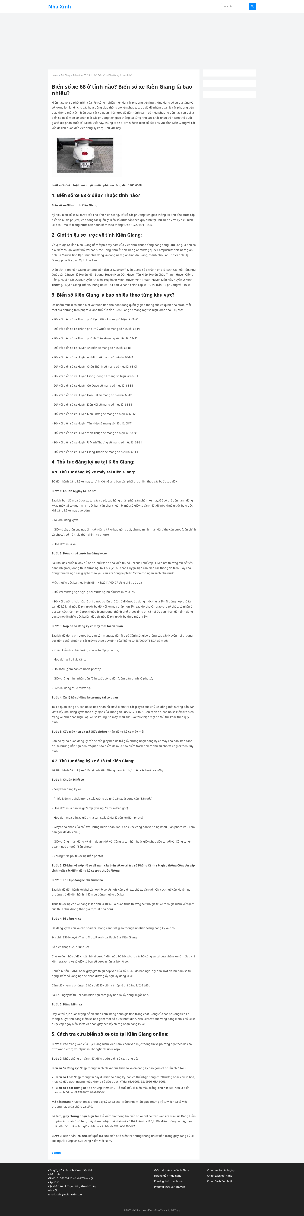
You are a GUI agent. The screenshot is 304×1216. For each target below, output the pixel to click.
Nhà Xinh (59, 6)
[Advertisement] (152, 39)
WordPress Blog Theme (155, 1210)
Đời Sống (65, 75)
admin (56, 1153)
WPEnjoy (175, 1210)
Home (55, 75)
